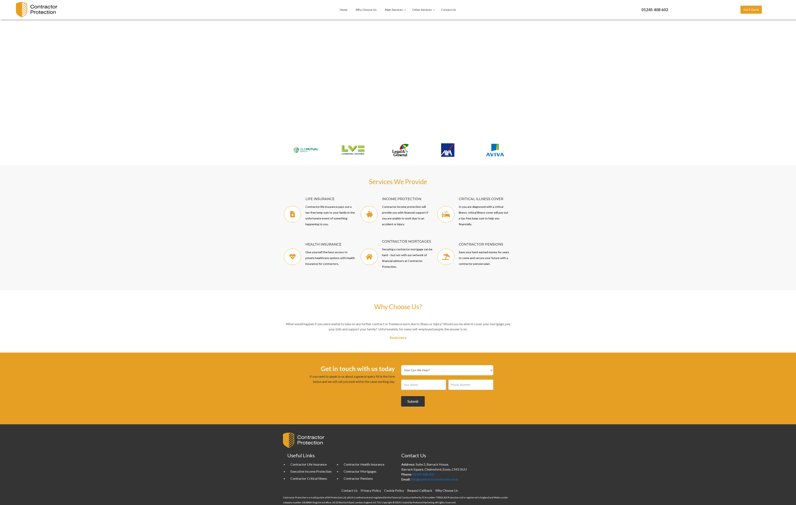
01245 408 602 (423, 474)
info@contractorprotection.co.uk (434, 479)
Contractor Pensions (358, 478)
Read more (398, 338)
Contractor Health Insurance (364, 464)
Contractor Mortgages (360, 471)
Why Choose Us (446, 490)
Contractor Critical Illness (308, 478)
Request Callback (419, 490)
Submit (413, 401)
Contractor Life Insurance (308, 464)
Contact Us (349, 490)
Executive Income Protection (310, 471)
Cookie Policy (394, 490)
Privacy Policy (371, 490)
